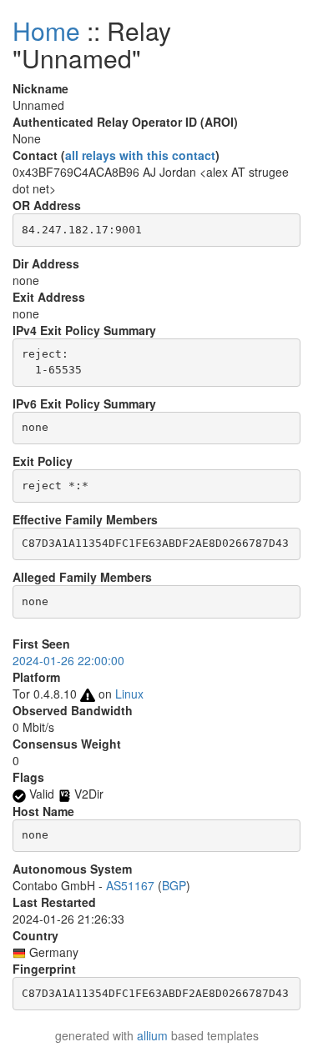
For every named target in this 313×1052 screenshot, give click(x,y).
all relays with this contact (140, 155)
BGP (174, 885)
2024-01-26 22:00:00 (68, 660)
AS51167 (130, 885)
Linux (129, 693)
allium (152, 1035)
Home (46, 30)
